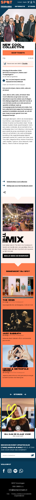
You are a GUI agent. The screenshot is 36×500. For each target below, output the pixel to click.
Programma (6, 6)
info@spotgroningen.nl (18, 490)
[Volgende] (25, 394)
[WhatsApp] (21, 471)
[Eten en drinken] (28, 2)
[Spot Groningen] (6, 2)
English (25, 2)
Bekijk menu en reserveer (16, 256)
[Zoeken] (34, 2)
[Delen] (4, 192)
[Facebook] (4, 471)
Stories (31, 6)
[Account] (31, 2)
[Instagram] (9, 471)
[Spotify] (15, 471)
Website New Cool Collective (17, 182)
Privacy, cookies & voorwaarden (21, 493)
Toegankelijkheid (19, 495)
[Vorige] (11, 394)
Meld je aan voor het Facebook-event (20, 186)
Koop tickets (18, 53)
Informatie (20, 6)
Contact (19, 2)
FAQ (8, 493)
